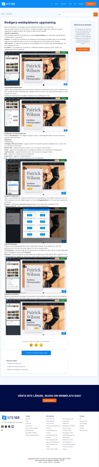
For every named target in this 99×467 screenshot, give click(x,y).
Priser (56, 3)
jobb (83, 423)
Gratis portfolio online (52, 449)
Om (80, 419)
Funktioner (28, 423)
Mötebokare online (68, 439)
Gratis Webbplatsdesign (69, 444)
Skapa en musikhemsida (52, 442)
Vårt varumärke (84, 430)
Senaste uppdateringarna (32, 435)
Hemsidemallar (29, 430)
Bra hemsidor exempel (32, 428)
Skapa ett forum (67, 430)
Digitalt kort (66, 423)
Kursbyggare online (68, 433)
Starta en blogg (67, 428)
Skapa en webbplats (83, 49)
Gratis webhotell (67, 442)
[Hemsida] (51, 3)
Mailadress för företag (69, 426)
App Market (31, 433)
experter (82, 428)
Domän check (50, 423)
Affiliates (82, 426)
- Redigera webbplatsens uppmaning (17, 369)
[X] (5, 426)
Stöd (70, 3)
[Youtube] (12, 426)
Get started (90, 3)
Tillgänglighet (57, 462)
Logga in (81, 3)
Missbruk (50, 462)
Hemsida (9, 14)
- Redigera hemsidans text (14, 363)
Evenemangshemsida (52, 439)
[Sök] (95, 14)
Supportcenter (83, 421)
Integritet (45, 462)
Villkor (40, 462)
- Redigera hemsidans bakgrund (15, 366)
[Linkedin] (9, 426)
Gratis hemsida (50, 419)
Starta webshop (50, 421)
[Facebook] (2, 426)
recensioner (29, 426)
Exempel (63, 3)
